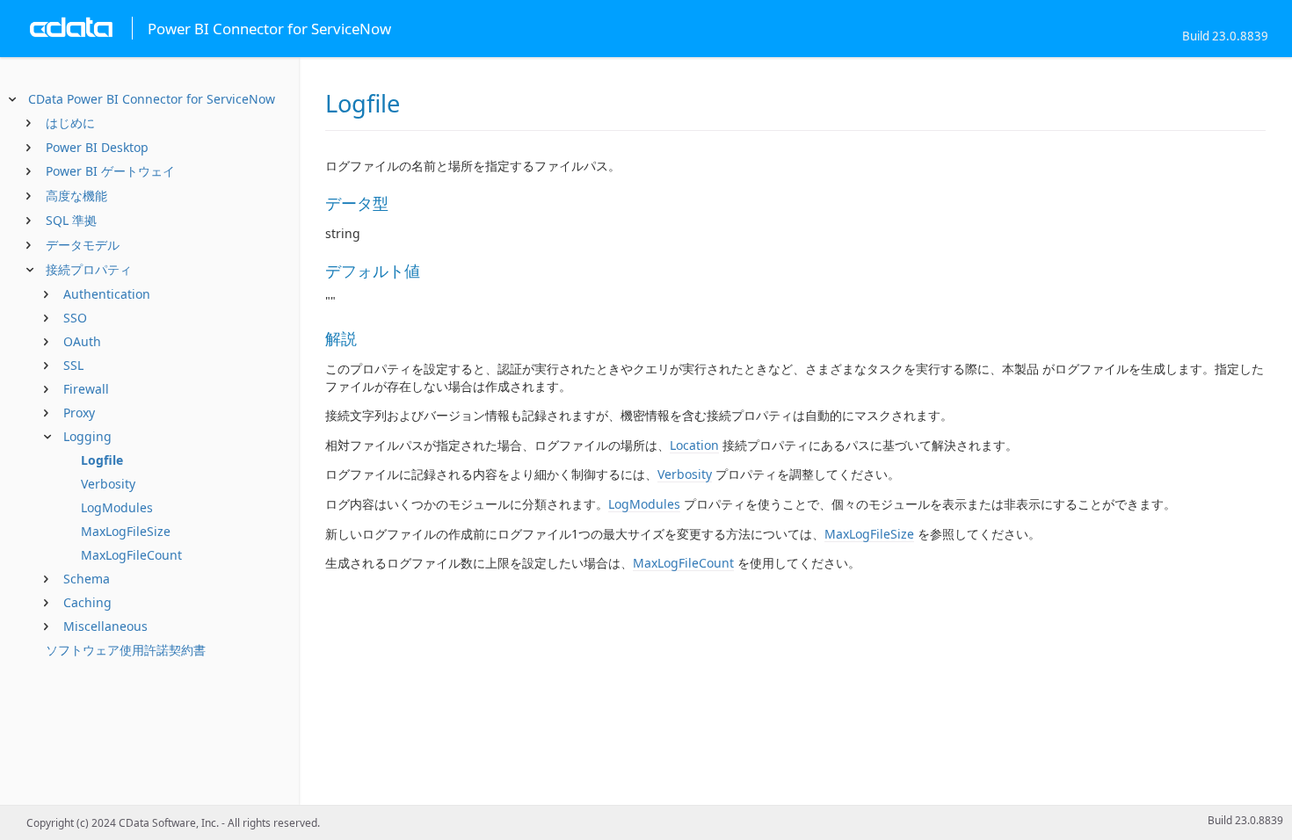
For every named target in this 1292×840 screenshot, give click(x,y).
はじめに (70, 122)
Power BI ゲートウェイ (110, 171)
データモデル (83, 244)
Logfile (102, 460)
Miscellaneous (105, 626)
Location (694, 445)
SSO (75, 317)
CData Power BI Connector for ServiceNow (151, 99)
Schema (86, 578)
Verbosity (108, 483)
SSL (73, 365)
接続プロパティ (89, 269)
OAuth (82, 341)
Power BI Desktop (97, 147)
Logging (87, 436)
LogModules (117, 507)
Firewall (86, 388)
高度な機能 (76, 195)
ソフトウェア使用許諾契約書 (126, 649)
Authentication (106, 294)
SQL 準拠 (71, 220)
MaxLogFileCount (131, 555)
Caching (87, 602)
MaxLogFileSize (126, 531)
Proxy (79, 412)
